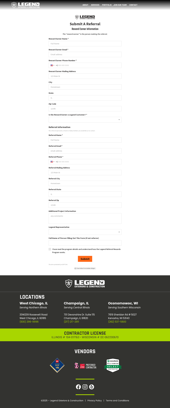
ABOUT (85, 5)
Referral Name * (56, 135)
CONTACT (133, 5)
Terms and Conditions (117, 400)
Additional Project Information (62, 211)
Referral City (54, 178)
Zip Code (52, 104)
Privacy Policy (94, 400)
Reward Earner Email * (58, 49)
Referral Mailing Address (59, 167)
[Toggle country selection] (52, 65)
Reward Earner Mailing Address (62, 71)
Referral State (55, 189)
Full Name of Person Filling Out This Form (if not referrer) (74, 238)
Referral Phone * (56, 157)
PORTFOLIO (107, 5)
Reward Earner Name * (59, 38)
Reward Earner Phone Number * (63, 60)
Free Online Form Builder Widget (86, 268)
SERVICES (95, 5)
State (51, 93)
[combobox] (85, 119)
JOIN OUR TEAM (120, 5)
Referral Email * (55, 146)
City (50, 82)
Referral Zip (54, 200)
